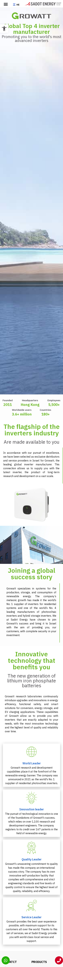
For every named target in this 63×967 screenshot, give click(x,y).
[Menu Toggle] (6, 4)
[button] (4, 28)
